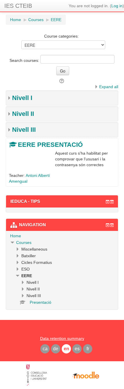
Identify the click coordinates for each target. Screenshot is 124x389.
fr (88, 348)
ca (45, 348)
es (77, 348)
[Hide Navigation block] (107, 225)
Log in (117, 5)
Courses (23, 242)
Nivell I (22, 97)
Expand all (108, 86)
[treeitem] (62, 236)
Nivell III (24, 129)
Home (15, 236)
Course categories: (61, 36)
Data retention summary (62, 338)
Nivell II (23, 113)
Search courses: (25, 60)
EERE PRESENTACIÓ (50, 144)
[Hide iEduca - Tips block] (107, 201)
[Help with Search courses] (62, 81)
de (55, 348)
